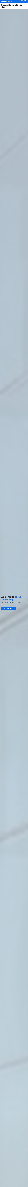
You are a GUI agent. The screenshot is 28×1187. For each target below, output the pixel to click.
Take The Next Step (8, 608)
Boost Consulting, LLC (12, 6)
